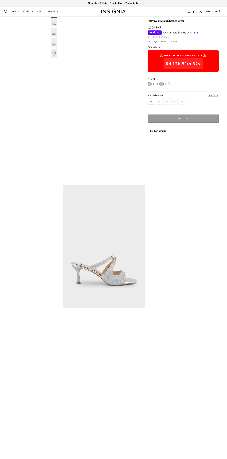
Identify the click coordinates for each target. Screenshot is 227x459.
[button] (5, 11)
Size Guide (213, 95)
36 (152, 102)
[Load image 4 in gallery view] (54, 53)
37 (160, 102)
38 (168, 102)
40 (183, 102)
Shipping (152, 41)
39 (175, 102)
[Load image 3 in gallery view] (54, 42)
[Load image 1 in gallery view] (54, 21)
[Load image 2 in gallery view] (54, 32)
